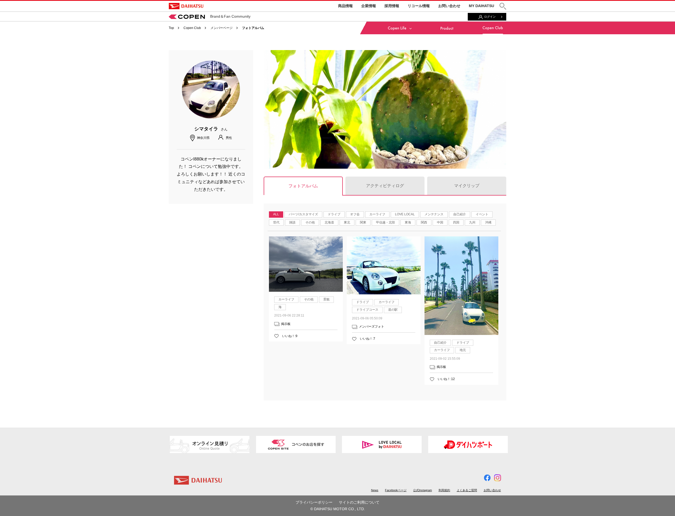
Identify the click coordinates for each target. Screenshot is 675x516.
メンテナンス (434, 214)
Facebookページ (396, 490)
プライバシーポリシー (314, 502)
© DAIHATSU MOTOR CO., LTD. (337, 509)
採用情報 (391, 6)
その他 (310, 222)
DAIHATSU (186, 6)
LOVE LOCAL (405, 214)
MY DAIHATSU (481, 6)
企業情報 (368, 6)
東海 (408, 222)
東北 (347, 222)
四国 (456, 222)
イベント (482, 214)
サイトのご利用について (359, 502)
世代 (276, 222)
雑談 (292, 222)
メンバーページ (221, 28)
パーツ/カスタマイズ (303, 214)
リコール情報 (419, 6)
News (374, 490)
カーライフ (377, 214)
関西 (424, 222)
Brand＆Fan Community (230, 16)
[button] (502, 6)
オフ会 (355, 214)
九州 (472, 222)
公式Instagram (422, 490)
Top (171, 28)
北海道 (329, 222)
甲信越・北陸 (385, 222)
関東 (363, 222)
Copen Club (192, 28)
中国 (440, 222)
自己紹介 (459, 214)
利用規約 (444, 490)
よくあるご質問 (467, 490)
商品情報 (345, 6)
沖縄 (488, 222)
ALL (276, 214)
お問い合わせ (449, 6)
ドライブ (334, 214)
